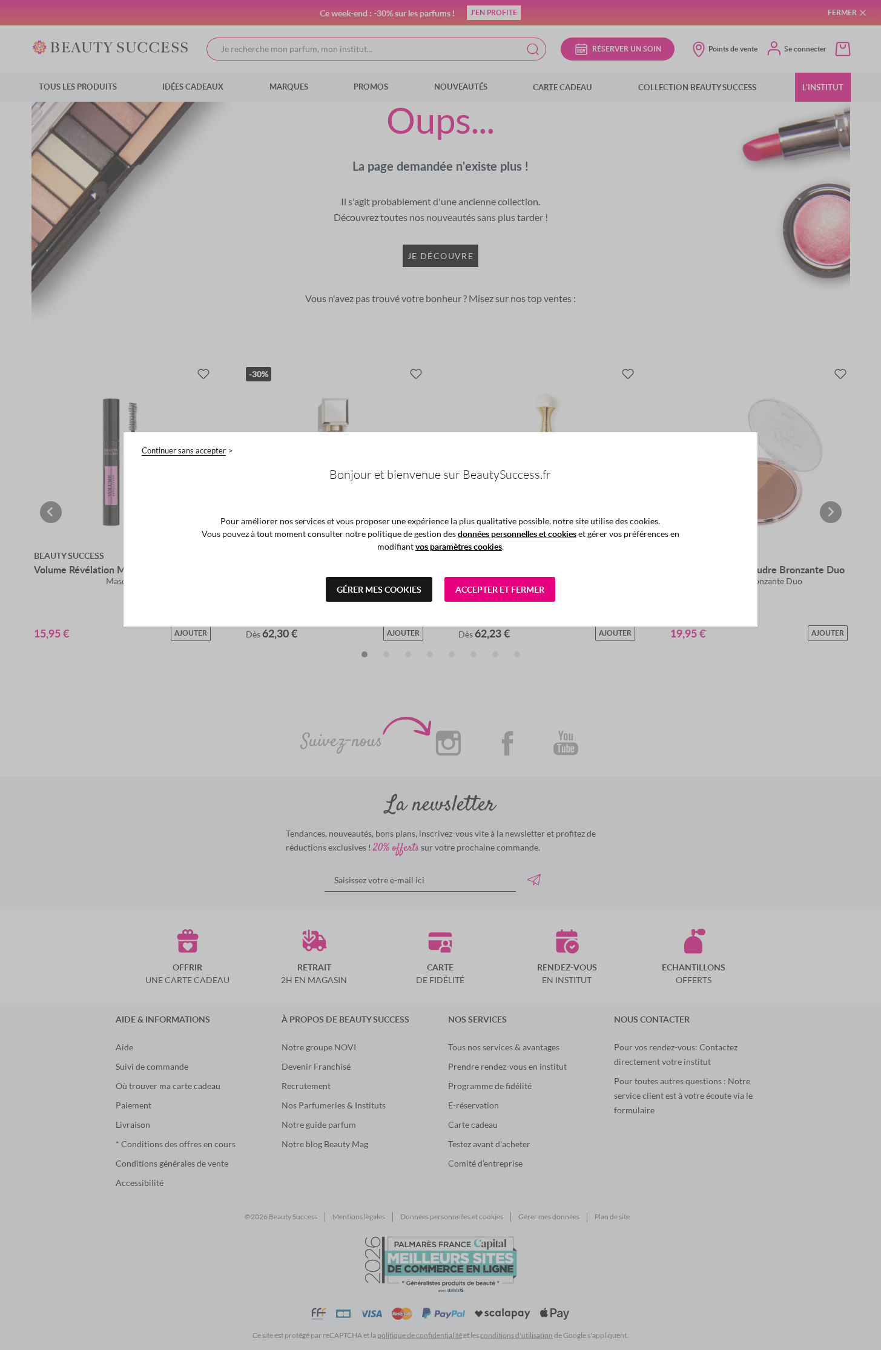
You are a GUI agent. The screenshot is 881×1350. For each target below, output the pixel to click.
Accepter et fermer (499, 589)
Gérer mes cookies (379, 589)
